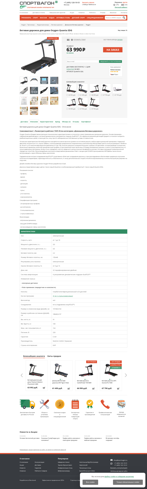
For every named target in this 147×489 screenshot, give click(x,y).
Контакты (124, 13)
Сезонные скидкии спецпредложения (60, 415)
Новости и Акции (28, 432)
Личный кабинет (121, 7)
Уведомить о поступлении (110, 61)
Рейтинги (92, 13)
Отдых (51, 18)
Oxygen (23, 25)
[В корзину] (44, 388)
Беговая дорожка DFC (109, 382)
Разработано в (28, 480)
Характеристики (46, 122)
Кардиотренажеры (43, 25)
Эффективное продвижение (53, 480)
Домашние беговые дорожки (74, 25)
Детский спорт (78, 18)
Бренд (57, 122)
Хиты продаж (54, 356)
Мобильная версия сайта (119, 471)
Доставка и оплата (39, 13)
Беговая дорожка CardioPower (84, 382)
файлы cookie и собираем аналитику (119, 477)
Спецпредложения (95, 18)
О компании (24, 13)
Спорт (35, 18)
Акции (72, 13)
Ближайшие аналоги (34, 356)
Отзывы (102, 13)
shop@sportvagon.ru (120, 460)
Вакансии (113, 13)
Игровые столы (63, 18)
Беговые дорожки (57, 25)
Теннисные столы (85, 468)
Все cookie (90, 482)
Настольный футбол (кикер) (88, 462)
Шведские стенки (63, 462)
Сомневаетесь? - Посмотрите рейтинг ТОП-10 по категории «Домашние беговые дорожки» (61, 131)
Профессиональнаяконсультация (105, 414)
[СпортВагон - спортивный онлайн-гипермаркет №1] (37, 5)
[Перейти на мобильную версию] (56, 2)
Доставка (24, 122)
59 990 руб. (72, 109)
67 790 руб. (106, 95)
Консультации (39, 462)
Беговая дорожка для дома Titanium (35, 382)
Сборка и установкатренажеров (44, 415)
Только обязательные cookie (128, 482)
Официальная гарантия (57, 13)
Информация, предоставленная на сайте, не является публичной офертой (43, 450)
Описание (34, 122)
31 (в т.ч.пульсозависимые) (63, 296)
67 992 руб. (83, 109)
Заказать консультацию (118, 468)
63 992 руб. (72, 95)
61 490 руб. (83, 95)
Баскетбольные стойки (87, 471)
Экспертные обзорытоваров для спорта (75, 416)
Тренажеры (26, 18)
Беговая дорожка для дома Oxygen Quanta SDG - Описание (45, 127)
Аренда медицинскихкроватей (121, 414)
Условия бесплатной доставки (29, 438)
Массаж (43, 18)
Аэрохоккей (83, 465)
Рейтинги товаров (41, 471)
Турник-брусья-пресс (65, 465)
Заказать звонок (88, 2)
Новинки (82, 13)
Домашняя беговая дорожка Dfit (60, 382)
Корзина (118, 2)
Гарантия (70, 69)
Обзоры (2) (66, 122)
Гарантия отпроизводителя (90, 414)
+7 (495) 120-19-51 (72, 2)
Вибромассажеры (64, 471)
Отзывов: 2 (116, 367)
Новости (22, 468)
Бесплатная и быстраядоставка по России (27, 414)
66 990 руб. (95, 95)
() (117, 4)
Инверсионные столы (65, 468)
